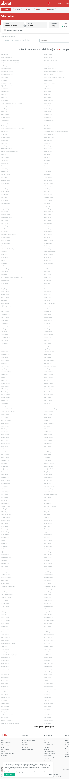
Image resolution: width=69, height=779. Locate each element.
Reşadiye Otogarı (5, 506)
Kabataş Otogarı (5, 492)
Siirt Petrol (24, 746)
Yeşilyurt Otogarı (5, 706)
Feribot (51, 10)
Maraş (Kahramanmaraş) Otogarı (9, 151)
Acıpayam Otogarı (5, 520)
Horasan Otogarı (5, 606)
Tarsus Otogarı (4, 446)
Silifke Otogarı (4, 429)
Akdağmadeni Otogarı (6, 217)
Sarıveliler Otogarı (5, 666)
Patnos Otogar (4, 417)
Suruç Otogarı (4, 440)
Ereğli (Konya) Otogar (6, 306)
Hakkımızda (46, 749)
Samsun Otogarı (5, 163)
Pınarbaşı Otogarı (5, 503)
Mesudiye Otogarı (5, 712)
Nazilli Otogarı (4, 403)
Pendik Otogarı (4, 66)
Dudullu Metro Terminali (7, 74)
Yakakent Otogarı (5, 517)
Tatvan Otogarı (4, 452)
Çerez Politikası (47, 755)
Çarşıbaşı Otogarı (5, 266)
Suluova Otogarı (5, 437)
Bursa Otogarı (4, 100)
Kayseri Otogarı (5, 140)
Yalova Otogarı (4, 194)
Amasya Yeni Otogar (6, 83)
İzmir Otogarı (4, 131)
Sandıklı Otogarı (5, 423)
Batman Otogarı (5, 189)
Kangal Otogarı (5, 617)
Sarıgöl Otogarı (4, 663)
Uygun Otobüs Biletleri (6, 742)
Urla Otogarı (4, 463)
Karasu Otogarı (5, 623)
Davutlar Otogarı (5, 280)
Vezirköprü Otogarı (6, 514)
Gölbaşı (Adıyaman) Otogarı (8, 586)
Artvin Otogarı (4, 89)
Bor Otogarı (4, 251)
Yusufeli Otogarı (5, 709)
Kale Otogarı (4, 614)
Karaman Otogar (5, 186)
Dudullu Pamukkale (6, 69)
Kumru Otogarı (4, 497)
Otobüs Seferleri (5, 746)
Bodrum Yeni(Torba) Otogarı (8, 249)
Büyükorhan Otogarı (6, 557)
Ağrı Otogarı (4, 80)
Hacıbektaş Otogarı (6, 337)
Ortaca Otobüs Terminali (7, 409)
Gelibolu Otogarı (5, 317)
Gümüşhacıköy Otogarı (7, 594)
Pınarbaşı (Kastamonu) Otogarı (9, 655)
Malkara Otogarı (5, 389)
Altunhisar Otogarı (5, 532)
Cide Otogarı (4, 260)
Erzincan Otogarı (5, 114)
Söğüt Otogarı (4, 683)
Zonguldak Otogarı (5, 180)
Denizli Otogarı (4, 109)
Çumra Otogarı (4, 572)
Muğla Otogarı (4, 154)
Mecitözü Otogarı (5, 394)
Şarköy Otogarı (4, 689)
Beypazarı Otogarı (5, 480)
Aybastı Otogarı (5, 477)
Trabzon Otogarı (5, 171)
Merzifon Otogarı (5, 397)
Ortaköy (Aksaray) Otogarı (7, 412)
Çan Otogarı (4, 263)
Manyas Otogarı (5, 392)
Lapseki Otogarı (5, 386)
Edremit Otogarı (5, 294)
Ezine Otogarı (4, 309)
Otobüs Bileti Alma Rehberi (7, 753)
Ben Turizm (25, 744)
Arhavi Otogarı (4, 231)
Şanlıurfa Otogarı (5, 174)
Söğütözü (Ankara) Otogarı (8, 86)
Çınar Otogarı (4, 566)
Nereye (30, 23)
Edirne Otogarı (4, 111)
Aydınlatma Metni (8, 768)
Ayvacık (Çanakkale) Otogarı (8, 234)
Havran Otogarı (5, 340)
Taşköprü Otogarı (5, 449)
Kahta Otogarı (4, 357)
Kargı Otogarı (4, 494)
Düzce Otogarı (4, 200)
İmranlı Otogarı (4, 609)
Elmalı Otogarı (4, 580)
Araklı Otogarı (4, 229)
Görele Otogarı (4, 331)
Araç (39, 10)
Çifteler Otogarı (5, 569)
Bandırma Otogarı (5, 240)
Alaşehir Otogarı (5, 529)
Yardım (60, 3)
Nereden (7, 23)
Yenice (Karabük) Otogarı (7, 720)
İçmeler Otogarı (5, 349)
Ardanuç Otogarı (5, 534)
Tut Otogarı (4, 700)
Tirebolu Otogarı (5, 457)
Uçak (18, 10)
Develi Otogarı (4, 486)
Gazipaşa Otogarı (5, 314)
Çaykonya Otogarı (5, 269)
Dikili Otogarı (4, 286)
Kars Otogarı (4, 134)
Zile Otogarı (4, 472)
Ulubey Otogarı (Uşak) (6, 512)
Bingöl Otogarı (4, 94)
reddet (19, 767)
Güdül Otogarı (4, 592)
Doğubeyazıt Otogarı (6, 577)
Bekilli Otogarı (4, 543)
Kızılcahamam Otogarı (6, 372)
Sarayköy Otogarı (5, 660)
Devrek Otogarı (4, 283)
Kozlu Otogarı (4, 377)
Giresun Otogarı (5, 120)
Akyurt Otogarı (4, 526)
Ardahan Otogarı (5, 191)
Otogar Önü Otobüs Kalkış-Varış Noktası (11, 103)
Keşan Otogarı (4, 369)
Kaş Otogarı (4, 363)
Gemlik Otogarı (4, 320)
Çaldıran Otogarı (5, 563)
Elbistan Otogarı (5, 297)
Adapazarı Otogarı (5, 203)
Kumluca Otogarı (5, 383)
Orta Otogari (4, 646)
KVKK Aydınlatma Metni (49, 751)
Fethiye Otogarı (5, 311)
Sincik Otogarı (4, 680)
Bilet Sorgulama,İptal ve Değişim (48, 763)
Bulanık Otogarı (5, 554)
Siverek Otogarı (5, 434)
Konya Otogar (4, 146)
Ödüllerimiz (46, 759)
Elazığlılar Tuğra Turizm (27, 749)
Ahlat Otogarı (4, 523)
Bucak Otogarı (4, 254)
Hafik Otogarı (4, 600)
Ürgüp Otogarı (4, 466)
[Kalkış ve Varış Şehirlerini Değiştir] (25, 25)
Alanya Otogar (4, 223)
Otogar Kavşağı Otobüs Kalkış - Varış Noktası (12, 129)
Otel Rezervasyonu (48, 744)
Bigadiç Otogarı (5, 549)
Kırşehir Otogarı (5, 143)
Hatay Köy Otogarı (5, 209)
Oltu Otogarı (4, 406)
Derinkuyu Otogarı (5, 575)
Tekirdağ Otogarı (5, 169)
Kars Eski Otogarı (5, 137)
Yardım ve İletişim (48, 760)
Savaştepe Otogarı (5, 669)
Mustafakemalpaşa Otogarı (8, 643)
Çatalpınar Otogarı (5, 483)
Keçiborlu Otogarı (5, 366)
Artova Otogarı (4, 474)
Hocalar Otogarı (5, 603)
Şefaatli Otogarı (5, 692)
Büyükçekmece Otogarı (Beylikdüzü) (10, 60)
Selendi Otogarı (5, 672)
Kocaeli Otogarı (5, 206)
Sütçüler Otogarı (5, 686)
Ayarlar (50, 774)
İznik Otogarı (4, 612)
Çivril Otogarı (4, 274)
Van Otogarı (4, 177)
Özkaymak (24, 742)
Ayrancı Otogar (5, 537)
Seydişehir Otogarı (5, 674)
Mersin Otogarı (4, 126)
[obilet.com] (10, 4)
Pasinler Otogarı (5, 414)
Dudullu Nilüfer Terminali (7, 71)
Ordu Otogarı (4, 160)
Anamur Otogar (5, 226)
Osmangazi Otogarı (6, 649)
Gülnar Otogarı (4, 334)
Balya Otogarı (4, 540)
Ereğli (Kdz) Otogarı (6, 303)
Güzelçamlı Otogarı (6, 597)
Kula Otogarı (4, 380)
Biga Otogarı (4, 246)
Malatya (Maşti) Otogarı (7, 149)
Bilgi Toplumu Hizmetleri (49, 753)
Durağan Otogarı (5, 292)
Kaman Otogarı (5, 360)
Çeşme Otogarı (4, 271)
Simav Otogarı (4, 432)
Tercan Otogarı (4, 695)
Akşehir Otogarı (5, 220)
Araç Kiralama (47, 746)
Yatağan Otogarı (5, 469)
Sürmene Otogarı (5, 443)
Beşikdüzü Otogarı (5, 243)
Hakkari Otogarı (5, 123)
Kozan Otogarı (4, 374)
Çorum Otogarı (4, 106)
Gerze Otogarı (4, 323)
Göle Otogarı (4, 329)
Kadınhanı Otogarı (5, 354)
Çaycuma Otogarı (5, 560)
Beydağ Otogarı (5, 546)
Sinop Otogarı (4, 166)
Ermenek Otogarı (5, 583)
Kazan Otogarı (4, 626)
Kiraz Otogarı (4, 632)
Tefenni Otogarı (5, 454)
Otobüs (6, 10)
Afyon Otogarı (4, 77)
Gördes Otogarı (5, 589)
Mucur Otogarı (4, 400)
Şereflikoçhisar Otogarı (7, 509)
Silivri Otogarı (4, 717)
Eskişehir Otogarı (5, 117)
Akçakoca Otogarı (5, 214)
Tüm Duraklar (4, 747)
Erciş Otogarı (4, 300)
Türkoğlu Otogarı (5, 703)
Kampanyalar (4, 755)
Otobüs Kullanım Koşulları (50, 757)
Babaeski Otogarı (5, 237)
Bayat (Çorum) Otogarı (7, 715)
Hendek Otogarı (5, 343)
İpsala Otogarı (4, 352)
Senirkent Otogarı (5, 426)
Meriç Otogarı (4, 500)
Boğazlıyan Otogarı (6, 552)
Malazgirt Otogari (5, 637)
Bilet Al (2, 744)
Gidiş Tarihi (54, 23)
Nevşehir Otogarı (5, 157)
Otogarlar (3, 751)
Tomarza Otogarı (5, 697)
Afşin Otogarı (4, 211)
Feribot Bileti (47, 747)
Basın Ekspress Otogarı (7, 57)
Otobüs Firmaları (5, 749)
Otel (28, 10)
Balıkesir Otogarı (5, 91)
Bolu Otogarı (4, 97)
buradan (16, 772)
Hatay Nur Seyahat (26, 747)
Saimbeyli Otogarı (5, 657)
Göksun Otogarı (5, 326)
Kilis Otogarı (4, 197)
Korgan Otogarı (5, 635)
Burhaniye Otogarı (5, 257)
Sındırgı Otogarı (5, 677)
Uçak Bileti (46, 742)
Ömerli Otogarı (4, 652)
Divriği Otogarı (4, 289)
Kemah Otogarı (5, 629)
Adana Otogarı (4, 54)
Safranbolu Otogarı (6, 420)
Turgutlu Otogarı (5, 460)
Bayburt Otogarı (5, 183)
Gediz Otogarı (4, 489)
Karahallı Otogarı (5, 620)
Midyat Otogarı (4, 640)
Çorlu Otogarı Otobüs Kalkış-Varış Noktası (11, 277)
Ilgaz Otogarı (4, 346)
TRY (54, 3)
